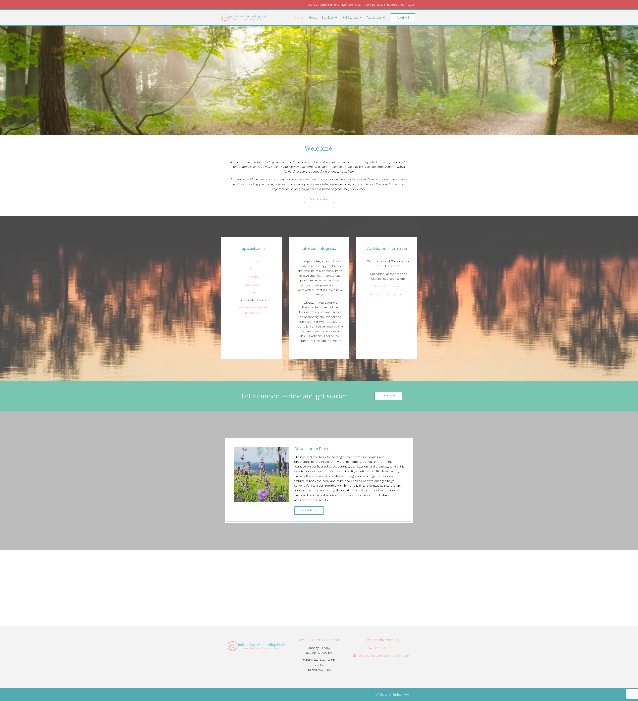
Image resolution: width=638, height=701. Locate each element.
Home (298, 17)
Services (328, 17)
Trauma (252, 261)
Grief (253, 292)
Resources (374, 17)
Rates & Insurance (388, 286)
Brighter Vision (401, 694)
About (312, 17)
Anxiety (253, 277)
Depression (253, 284)
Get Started (350, 17)
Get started (319, 198)
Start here (388, 396)
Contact (403, 17)
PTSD (253, 269)
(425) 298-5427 (351, 4)
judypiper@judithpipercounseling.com (390, 4)
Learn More (309, 510)
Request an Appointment (387, 294)
